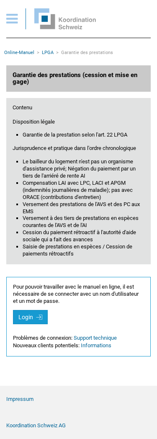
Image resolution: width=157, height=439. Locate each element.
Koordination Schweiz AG (36, 425)
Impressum (19, 399)
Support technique (95, 338)
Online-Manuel (19, 52)
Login (26, 317)
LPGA (48, 52)
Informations (96, 345)
